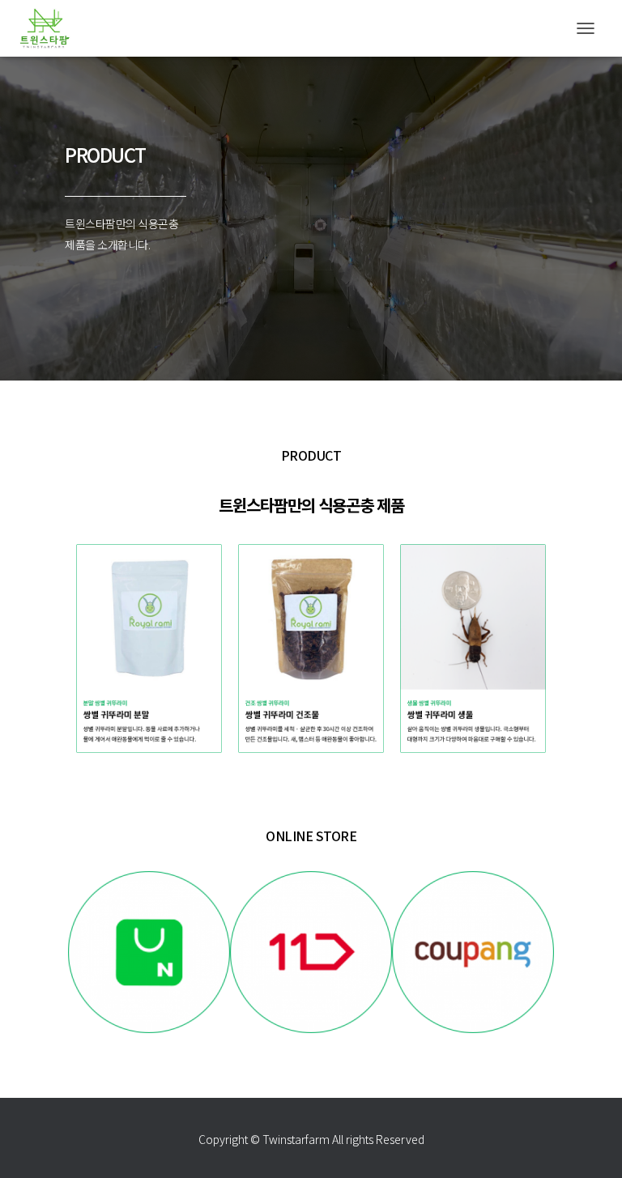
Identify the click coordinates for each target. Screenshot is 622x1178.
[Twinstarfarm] (51, 28)
